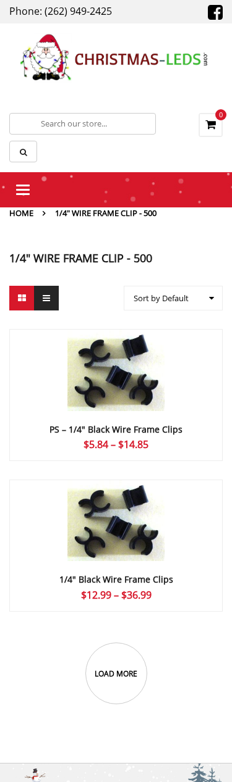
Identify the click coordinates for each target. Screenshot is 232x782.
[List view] (46, 298)
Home (21, 212)
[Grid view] (21, 298)
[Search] (23, 151)
